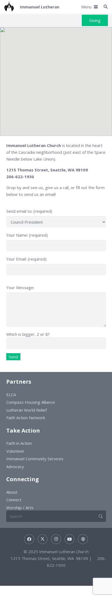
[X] (43, 539)
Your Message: (20, 287)
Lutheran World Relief (26, 410)
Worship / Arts (19, 507)
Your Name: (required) (27, 235)
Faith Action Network (25, 417)
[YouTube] (69, 539)
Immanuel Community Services (34, 458)
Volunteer (15, 451)
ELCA (11, 394)
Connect (13, 499)
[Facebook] (29, 539)
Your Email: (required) (26, 259)
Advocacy (15, 466)
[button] (89, 7)
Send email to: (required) (29, 211)
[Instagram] (56, 539)
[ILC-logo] (9, 6)
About (11, 492)
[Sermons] (83, 539)
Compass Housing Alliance (30, 402)
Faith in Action (19, 443)
